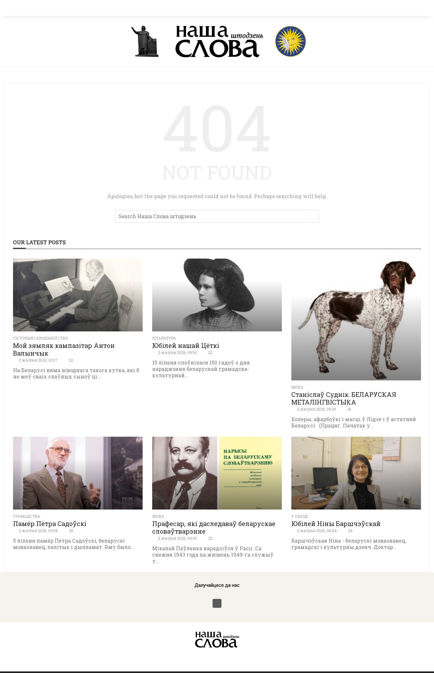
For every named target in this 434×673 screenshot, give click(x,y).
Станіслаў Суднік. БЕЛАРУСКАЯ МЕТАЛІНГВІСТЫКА (343, 398)
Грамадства (26, 516)
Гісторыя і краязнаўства (40, 338)
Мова (297, 387)
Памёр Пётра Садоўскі (49, 523)
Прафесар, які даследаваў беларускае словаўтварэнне (213, 527)
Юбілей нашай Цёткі (185, 345)
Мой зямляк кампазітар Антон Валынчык (64, 349)
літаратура (164, 338)
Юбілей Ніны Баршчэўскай (336, 523)
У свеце (299, 516)
